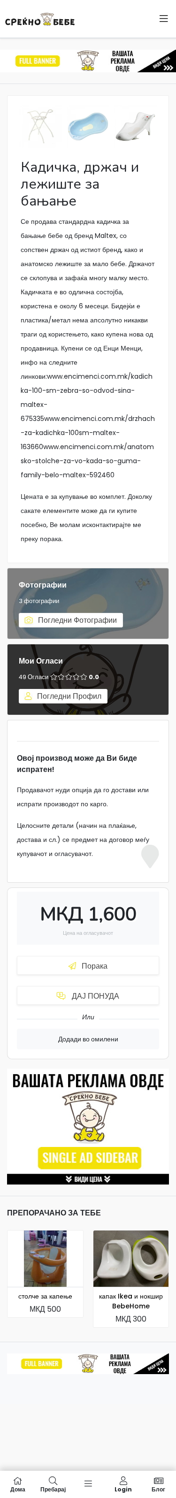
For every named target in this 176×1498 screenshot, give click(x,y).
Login (123, 1488)
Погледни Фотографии (76, 620)
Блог (158, 1488)
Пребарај (53, 1488)
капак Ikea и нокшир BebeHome (131, 1301)
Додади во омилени (88, 1039)
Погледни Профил (68, 696)
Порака (93, 966)
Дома (17, 1488)
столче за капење (45, 1296)
